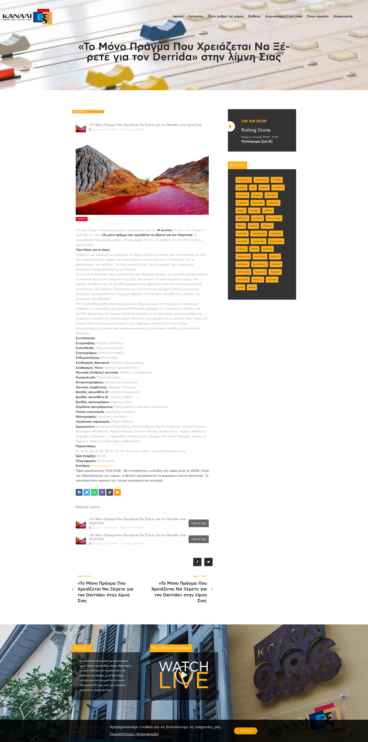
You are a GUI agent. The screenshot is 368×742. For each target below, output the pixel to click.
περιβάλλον (259, 264)
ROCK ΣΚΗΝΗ (243, 180)
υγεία (240, 287)
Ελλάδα (276, 180)
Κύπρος (257, 195)
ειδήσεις (267, 226)
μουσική (267, 249)
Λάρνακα (271, 195)
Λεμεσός (242, 203)
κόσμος (241, 249)
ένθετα (268, 210)
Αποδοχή (246, 731)
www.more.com (101, 465)
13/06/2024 (79, 111)
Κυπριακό (242, 195)
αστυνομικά (274, 218)
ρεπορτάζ (242, 279)
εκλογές (242, 233)
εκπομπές (275, 233)
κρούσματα (276, 241)
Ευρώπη (241, 187)
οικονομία (260, 256)
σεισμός (257, 279)
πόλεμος (275, 272)
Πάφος (241, 210)
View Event (198, 523)
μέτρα (254, 249)
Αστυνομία (261, 180)
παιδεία (275, 256)
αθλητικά (242, 218)
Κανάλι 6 (278, 187)
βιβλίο (240, 226)
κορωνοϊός (258, 241)
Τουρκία (254, 210)
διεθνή (253, 226)
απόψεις (257, 218)
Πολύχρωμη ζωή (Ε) (257, 141)
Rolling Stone (255, 130)
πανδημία (242, 264)
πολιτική (276, 264)
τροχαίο (272, 279)
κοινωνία (242, 241)
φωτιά (252, 287)
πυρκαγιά (260, 272)
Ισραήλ (264, 187)
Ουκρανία (273, 203)
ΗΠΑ (253, 187)
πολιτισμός (243, 272)
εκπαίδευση (258, 233)
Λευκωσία (257, 203)
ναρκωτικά (243, 256)
